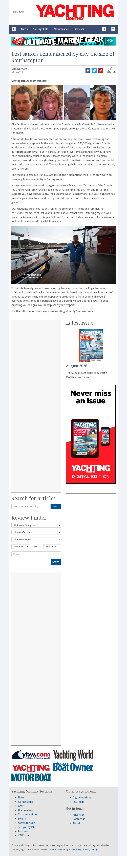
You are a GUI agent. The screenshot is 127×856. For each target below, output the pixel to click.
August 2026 (76, 366)
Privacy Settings (90, 850)
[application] (63, 255)
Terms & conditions (57, 850)
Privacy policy (75, 850)
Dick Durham (19, 68)
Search (55, 506)
